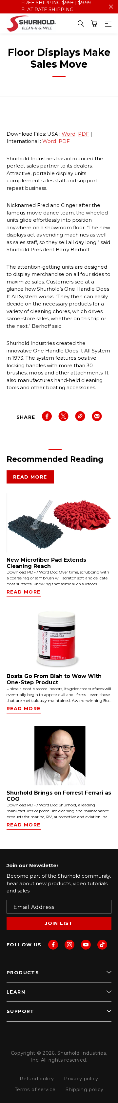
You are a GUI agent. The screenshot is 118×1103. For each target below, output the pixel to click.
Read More (30, 477)
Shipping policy (85, 1089)
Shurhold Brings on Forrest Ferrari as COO (59, 796)
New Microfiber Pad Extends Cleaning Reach (46, 563)
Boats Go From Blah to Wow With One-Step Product (54, 679)
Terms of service (35, 1089)
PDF (83, 134)
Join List (59, 923)
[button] (94, 23)
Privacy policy (81, 1079)
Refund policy (37, 1079)
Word (68, 134)
